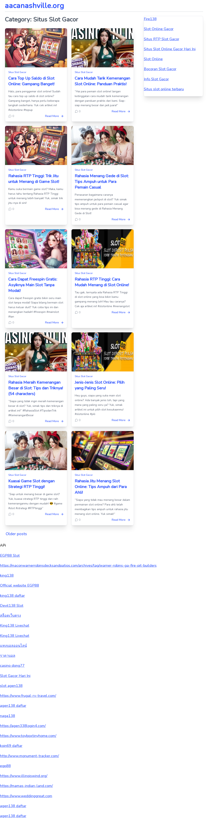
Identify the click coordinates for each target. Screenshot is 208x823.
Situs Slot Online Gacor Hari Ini (170, 49)
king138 (7, 575)
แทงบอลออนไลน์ (13, 645)
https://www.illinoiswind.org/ (23, 775)
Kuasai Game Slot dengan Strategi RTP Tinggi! (31, 483)
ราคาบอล (7, 655)
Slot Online (153, 59)
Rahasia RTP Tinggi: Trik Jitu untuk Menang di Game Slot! (33, 178)
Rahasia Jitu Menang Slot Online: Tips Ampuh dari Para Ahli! (101, 486)
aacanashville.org (34, 6)
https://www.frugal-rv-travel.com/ (28, 695)
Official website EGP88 (19, 585)
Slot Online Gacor (158, 28)
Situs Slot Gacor (17, 72)
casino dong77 (12, 665)
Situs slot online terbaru (164, 89)
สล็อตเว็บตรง (10, 615)
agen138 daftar (13, 705)
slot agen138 (11, 685)
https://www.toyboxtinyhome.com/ (28, 735)
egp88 (5, 765)
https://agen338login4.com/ (23, 725)
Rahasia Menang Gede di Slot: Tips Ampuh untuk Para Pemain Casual (102, 181)
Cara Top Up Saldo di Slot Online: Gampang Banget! (31, 81)
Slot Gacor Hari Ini (15, 675)
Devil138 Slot (11, 605)
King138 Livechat (14, 625)
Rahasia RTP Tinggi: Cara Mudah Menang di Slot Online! (102, 282)
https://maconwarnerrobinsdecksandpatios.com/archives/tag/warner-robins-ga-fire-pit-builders (78, 565)
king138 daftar (12, 595)
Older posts (16, 534)
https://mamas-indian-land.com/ (26, 785)
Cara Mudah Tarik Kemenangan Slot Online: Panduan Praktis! (102, 81)
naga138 (7, 715)
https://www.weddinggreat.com (26, 796)
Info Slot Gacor (156, 79)
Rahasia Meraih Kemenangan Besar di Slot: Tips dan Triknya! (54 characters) (35, 388)
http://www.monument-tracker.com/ (29, 755)
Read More (52, 116)
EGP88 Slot (10, 555)
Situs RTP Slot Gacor (161, 39)
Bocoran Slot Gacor (160, 69)
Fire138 (150, 18)
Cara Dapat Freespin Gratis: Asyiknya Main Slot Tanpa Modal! (32, 284)
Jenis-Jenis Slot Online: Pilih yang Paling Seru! (100, 385)
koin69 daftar (11, 745)
